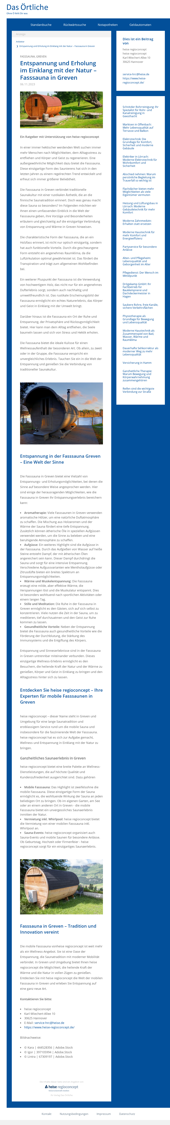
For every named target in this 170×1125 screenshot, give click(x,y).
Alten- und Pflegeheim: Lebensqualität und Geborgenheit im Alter (137, 261)
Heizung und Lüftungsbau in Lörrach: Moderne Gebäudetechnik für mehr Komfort (140, 208)
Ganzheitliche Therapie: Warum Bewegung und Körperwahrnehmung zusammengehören (137, 376)
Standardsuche (41, 25)
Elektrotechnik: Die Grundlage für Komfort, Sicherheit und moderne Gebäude (138, 144)
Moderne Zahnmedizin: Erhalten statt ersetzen (137, 222)
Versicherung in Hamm (137, 362)
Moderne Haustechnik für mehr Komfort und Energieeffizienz (139, 235)
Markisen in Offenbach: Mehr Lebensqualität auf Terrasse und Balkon (138, 127)
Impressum (104, 1114)
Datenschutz (127, 1114)
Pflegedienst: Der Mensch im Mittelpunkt (140, 274)
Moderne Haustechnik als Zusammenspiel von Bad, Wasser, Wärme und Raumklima (139, 335)
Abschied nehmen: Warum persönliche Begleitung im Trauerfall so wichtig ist (139, 177)
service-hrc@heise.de (49, 1023)
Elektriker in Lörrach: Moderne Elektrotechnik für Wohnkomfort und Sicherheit (140, 161)
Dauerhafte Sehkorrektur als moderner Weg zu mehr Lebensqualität (140, 351)
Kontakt (46, 1114)
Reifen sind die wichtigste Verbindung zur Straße (138, 390)
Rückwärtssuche (74, 25)
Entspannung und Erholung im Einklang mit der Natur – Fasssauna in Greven (57, 46)
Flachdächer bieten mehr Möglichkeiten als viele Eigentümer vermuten (138, 192)
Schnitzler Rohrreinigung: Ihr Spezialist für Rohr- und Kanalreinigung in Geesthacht (141, 111)
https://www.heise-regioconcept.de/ (49, 1027)
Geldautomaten (140, 25)
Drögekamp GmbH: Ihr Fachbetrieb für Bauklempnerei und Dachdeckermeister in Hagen (137, 290)
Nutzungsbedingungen (74, 1114)
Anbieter (20, 41)
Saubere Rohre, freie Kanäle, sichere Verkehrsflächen (140, 306)
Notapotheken (108, 25)
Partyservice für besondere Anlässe (140, 248)
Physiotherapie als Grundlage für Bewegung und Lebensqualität (138, 319)
